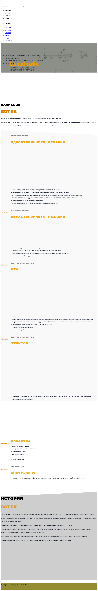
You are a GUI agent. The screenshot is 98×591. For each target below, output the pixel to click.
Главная (8, 10)
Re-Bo (7, 18)
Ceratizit (8, 15)
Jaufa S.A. (8, 13)
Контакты (8, 23)
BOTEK (7, 21)
